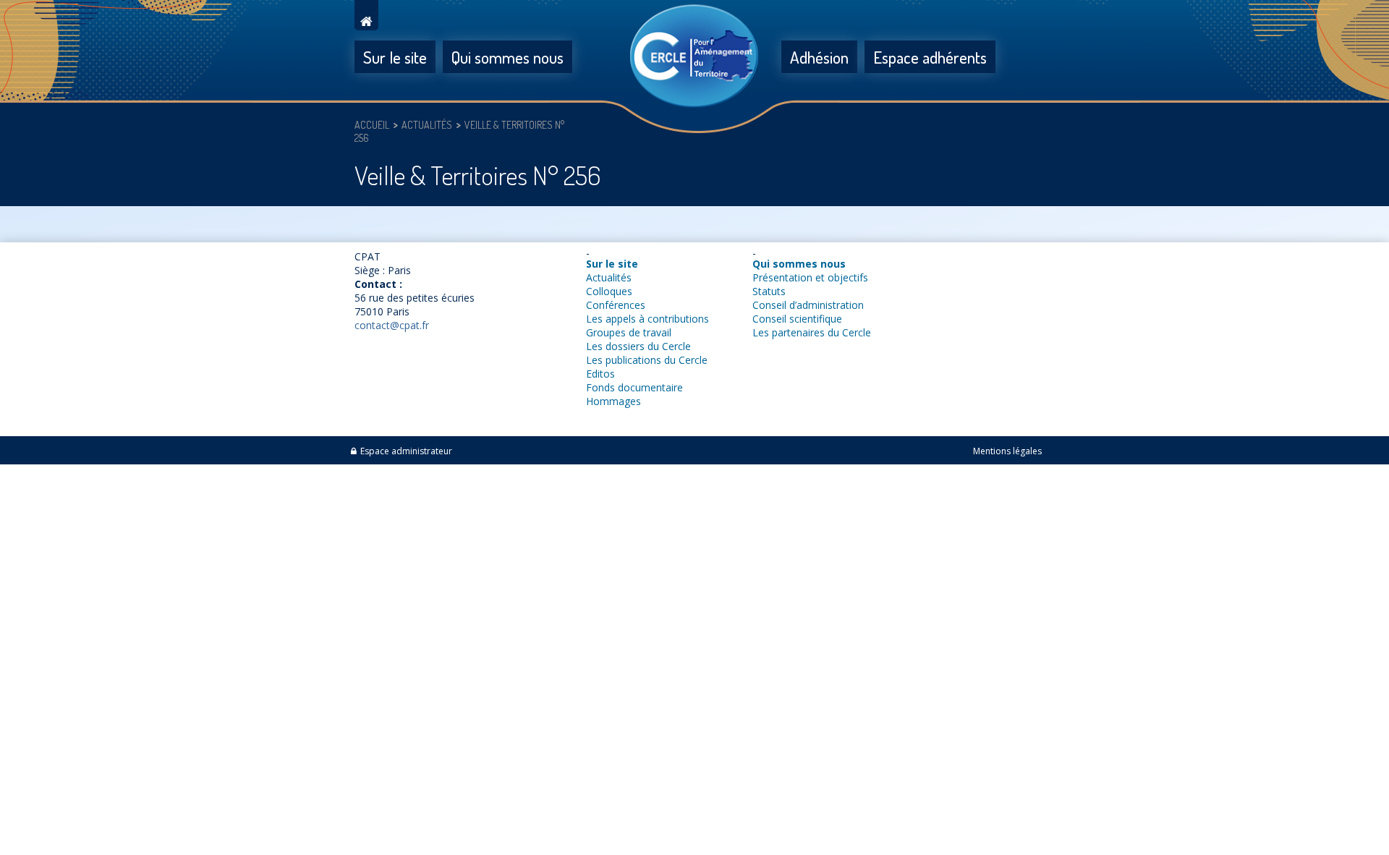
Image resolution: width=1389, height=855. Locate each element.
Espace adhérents (930, 56)
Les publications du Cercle (647, 360)
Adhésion (819, 56)
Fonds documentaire (634, 387)
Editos (600, 373)
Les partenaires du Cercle (811, 332)
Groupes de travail (628, 332)
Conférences (615, 305)
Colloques (609, 291)
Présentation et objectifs (810, 277)
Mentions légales (1007, 451)
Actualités (609, 277)
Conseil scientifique (797, 319)
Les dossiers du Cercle (638, 346)
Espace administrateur (406, 451)
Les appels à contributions (647, 319)
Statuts (769, 291)
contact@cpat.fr (391, 325)
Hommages (613, 401)
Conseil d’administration (808, 305)
